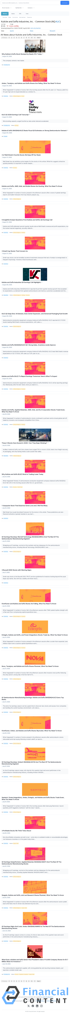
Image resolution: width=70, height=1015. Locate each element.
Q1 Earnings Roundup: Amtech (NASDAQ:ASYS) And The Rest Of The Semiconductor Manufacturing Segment (31, 763)
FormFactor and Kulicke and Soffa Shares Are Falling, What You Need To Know (29, 604)
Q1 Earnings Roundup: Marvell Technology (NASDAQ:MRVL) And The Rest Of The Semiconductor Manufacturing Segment (30, 538)
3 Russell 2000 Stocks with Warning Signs (16, 570)
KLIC (58, 21)
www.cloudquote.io (48, 997)
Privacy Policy (40, 1001)
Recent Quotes (5, 7)
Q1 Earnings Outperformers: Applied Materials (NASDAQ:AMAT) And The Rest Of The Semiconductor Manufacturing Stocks (31, 863)
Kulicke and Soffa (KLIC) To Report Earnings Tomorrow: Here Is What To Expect (29, 376)
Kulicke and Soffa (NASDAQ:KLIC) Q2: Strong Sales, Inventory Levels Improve (29, 345)
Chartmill (5, 136)
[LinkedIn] (37, 1006)
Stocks (12, 13)
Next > (38, 37)
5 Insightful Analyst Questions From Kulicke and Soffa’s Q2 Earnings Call (27, 220)
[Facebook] (33, 1006)
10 (31, 37)
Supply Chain (15, 843)
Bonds (23, 96)
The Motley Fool (7, 64)
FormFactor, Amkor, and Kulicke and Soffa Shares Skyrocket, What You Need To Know (32, 731)
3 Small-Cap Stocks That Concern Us (15, 251)
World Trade (20, 487)
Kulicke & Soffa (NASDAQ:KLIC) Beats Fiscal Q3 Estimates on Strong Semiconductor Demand (35, 130)
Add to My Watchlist (35, 28)
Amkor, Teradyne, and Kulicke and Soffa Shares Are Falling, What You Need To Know (31, 83)
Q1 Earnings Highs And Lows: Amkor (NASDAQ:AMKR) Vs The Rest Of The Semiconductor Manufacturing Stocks (33, 927)
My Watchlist (19, 7)
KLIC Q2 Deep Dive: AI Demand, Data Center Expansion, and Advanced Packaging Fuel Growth (35, 314)
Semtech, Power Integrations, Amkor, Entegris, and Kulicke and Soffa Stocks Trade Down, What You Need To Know (33, 798)
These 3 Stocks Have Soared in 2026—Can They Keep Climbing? (25, 443)
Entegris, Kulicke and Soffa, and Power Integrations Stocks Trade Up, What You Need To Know (35, 635)
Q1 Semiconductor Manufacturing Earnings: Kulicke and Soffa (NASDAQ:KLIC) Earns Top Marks (33, 698)
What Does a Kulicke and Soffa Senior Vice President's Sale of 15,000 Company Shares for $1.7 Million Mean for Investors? (35, 960)
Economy (15, 167)
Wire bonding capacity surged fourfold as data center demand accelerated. (26, 121)
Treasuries (29, 17)
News (9, 17)
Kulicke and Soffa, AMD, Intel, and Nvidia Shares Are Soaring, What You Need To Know (32, 186)
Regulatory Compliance (23, 974)
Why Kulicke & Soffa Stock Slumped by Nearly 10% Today (22, 54)
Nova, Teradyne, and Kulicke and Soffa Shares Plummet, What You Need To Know (30, 666)
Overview (5, 17)
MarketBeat (6, 295)
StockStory (6, 96)
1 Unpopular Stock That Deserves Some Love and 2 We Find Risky (24, 505)
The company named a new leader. (14, 60)
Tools (27, 13)
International (22, 17)
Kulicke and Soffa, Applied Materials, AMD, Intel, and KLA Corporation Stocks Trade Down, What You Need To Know (33, 411)
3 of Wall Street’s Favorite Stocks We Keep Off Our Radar (21, 155)
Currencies (15, 17)
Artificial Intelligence (17, 96)
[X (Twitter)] (28, 1006)
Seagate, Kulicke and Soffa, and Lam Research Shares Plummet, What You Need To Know (33, 895)
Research (52, 31)
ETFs (20, 13)
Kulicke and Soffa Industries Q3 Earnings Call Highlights (22, 282)
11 (34, 37)
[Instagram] (41, 1006)
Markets (5, 13)
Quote (12, 31)
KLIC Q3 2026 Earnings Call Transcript (16, 115)
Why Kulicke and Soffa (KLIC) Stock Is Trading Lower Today (22, 474)
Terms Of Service (51, 1001)
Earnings (16, 125)
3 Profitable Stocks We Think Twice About (16, 831)
